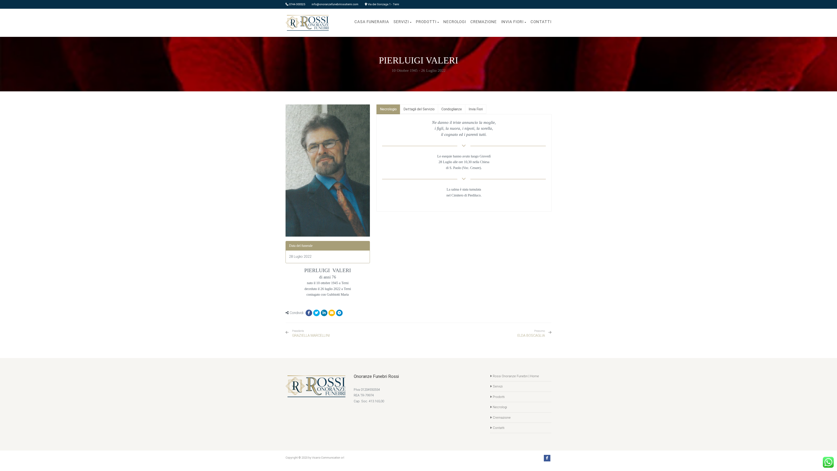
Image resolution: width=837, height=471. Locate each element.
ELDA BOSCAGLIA (531, 335)
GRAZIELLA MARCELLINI (311, 333)
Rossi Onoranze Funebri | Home (516, 376)
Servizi (498, 386)
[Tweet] (316, 313)
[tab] (388, 109)
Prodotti (499, 397)
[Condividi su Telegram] (339, 313)
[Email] (331, 313)
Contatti (498, 428)
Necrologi (500, 407)
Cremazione (502, 418)
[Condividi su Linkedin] (324, 313)
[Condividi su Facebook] (309, 313)
